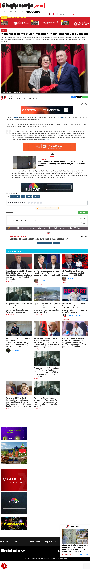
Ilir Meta (16, 117)
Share (74, 96)
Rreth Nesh (35, 541)
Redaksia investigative (75, 315)
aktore (23, 196)
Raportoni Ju (51, 541)
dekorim (18, 196)
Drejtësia (48, 243)
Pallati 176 (47, 140)
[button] (4, 565)
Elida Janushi (60, 117)
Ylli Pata (42, 280)
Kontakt (18, 541)
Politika (40, 243)
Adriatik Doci (16, 350)
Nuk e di (56, 243)
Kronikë (4, 30)
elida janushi (37, 196)
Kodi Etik (4, 541)
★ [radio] (29, 202)
